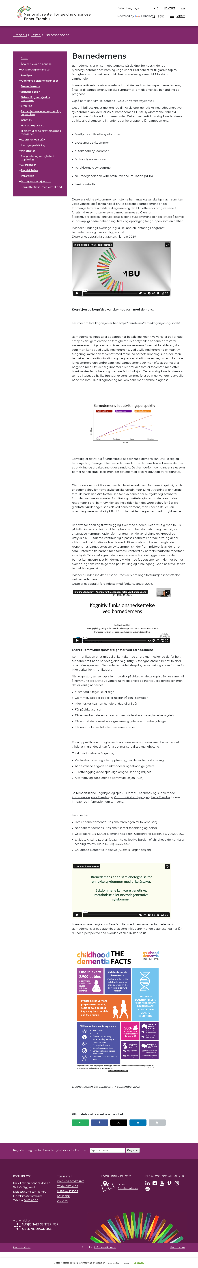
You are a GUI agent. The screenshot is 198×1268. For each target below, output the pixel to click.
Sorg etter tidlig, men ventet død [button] (41, 187)
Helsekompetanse (32, 125)
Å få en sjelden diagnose (36, 64)
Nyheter (63, 1196)
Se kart (122, 1184)
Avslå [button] (126, 1263)
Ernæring (26, 105)
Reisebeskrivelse (128, 1188)
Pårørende (27, 175)
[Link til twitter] (147, 1184)
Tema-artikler (67, 1186)
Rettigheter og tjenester (36, 181)
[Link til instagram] (177, 1184)
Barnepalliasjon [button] (30, 91)
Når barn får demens (89, 828)
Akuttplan (27, 75)
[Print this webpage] (157, 1122)
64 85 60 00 (31, 1200)
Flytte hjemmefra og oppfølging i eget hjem (41, 113)
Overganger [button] (28, 164)
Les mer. (138, 1262)
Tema (24, 58)
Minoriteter (28, 150)
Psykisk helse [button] (29, 170)
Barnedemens (30, 86)
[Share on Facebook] (99, 1122)
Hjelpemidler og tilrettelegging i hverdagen (41, 133)
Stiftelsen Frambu (105, 1247)
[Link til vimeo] (169, 1184)
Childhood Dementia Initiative (96, 850)
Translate (147, 16)
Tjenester (64, 1176)
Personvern (177, 1247)
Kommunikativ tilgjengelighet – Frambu (142, 797)
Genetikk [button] (26, 120)
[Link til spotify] (147, 1189)
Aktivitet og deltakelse (35, 69)
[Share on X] (118, 1122)
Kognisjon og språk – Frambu (117, 793)
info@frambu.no (32, 1196)
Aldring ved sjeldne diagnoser (39, 80)
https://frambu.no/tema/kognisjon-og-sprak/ (149, 323)
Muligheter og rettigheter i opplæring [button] (37, 158)
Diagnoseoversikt (70, 1181)
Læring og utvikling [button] (33, 145)
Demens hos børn (119, 834)
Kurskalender (67, 1191)
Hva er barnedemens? (90, 822)
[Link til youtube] (162, 1184)
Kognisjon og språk (33, 139)
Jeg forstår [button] (113, 1263)
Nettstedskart (21, 1247)
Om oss (62, 1201)
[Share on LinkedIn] (137, 1122)
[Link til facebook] (155, 1184)
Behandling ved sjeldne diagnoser (35, 99)
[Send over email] (80, 1122)
